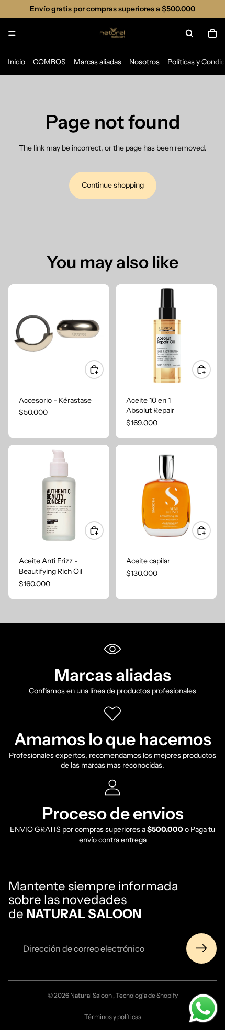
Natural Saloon (91, 995)
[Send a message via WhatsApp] (203, 1008)
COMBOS (49, 61)
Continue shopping (113, 185)
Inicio (16, 61)
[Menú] (12, 33)
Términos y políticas (112, 1017)
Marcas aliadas (97, 61)
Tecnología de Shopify (147, 995)
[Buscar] (189, 33)
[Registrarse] (201, 948)
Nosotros (144, 61)
